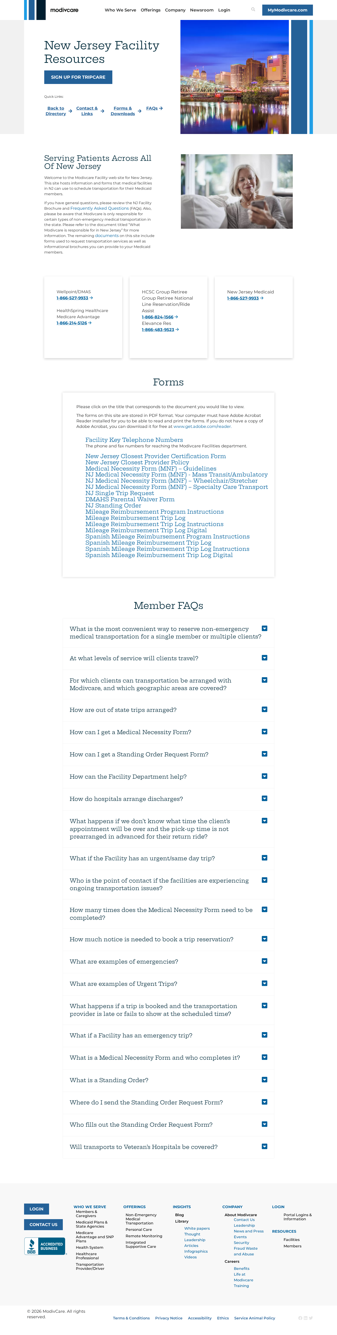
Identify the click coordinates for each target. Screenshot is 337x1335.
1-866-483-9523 (158, 329)
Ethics (223, 1318)
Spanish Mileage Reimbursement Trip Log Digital (159, 555)
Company (175, 10)
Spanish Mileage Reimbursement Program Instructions (168, 536)
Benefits (241, 1268)
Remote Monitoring (144, 1236)
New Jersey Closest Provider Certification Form (156, 456)
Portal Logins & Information (298, 1217)
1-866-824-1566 (157, 317)
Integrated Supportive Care (141, 1244)
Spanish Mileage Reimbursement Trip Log (148, 542)
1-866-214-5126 (72, 323)
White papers (197, 1228)
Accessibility (200, 1318)
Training (241, 1286)
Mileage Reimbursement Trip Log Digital (146, 530)
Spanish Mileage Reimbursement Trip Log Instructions (167, 548)
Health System (89, 1247)
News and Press (249, 1231)
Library (181, 1221)
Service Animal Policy (254, 1318)
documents (107, 235)
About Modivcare (241, 1215)
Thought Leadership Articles (194, 1240)
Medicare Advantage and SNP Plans (95, 1237)
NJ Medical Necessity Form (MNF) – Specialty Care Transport (177, 486)
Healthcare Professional (87, 1256)
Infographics (196, 1251)
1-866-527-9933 (72, 298)
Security (241, 1242)
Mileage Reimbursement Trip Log (135, 517)
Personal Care (139, 1229)
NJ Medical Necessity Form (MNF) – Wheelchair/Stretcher (172, 480)
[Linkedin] (306, 1318)
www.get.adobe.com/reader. (203, 426)
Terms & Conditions (131, 1318)
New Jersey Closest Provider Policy (137, 462)
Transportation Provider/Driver (90, 1266)
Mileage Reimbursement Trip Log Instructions (155, 524)
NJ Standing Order (113, 505)
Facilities (292, 1239)
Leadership (244, 1225)
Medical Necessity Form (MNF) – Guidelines (151, 468)
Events (240, 1237)
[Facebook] (300, 1318)
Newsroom (202, 10)
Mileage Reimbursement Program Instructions (155, 511)
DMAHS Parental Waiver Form (130, 499)
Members (292, 1246)
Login (224, 10)
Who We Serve (120, 10)
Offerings (150, 10)
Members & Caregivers (86, 1214)
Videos (190, 1257)
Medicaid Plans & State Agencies (92, 1224)
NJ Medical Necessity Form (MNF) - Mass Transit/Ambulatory (177, 474)
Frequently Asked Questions (99, 208)
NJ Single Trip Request (120, 493)
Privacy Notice (168, 1318)
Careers (232, 1261)
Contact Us (244, 1220)
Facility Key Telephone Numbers (134, 439)
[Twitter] (311, 1318)
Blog (179, 1215)
